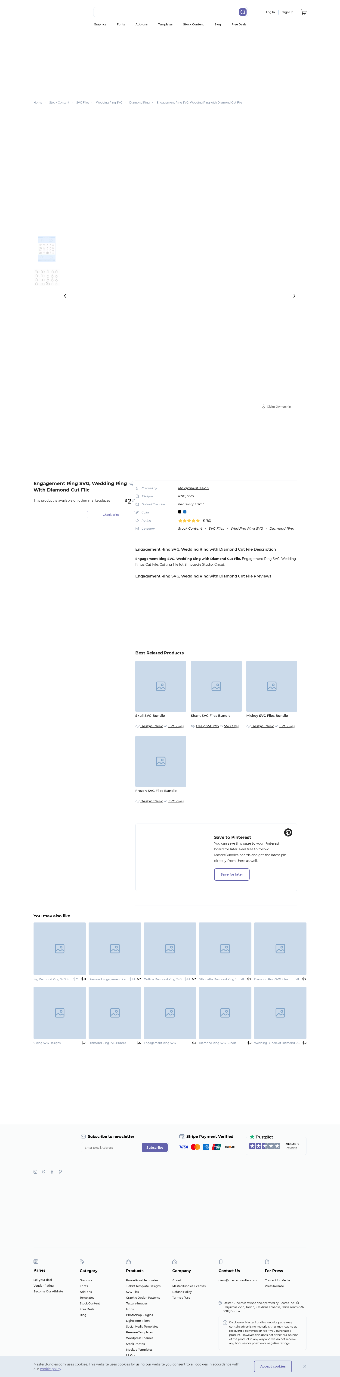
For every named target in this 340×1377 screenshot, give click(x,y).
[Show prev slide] (65, 296)
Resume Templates (139, 1332)
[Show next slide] (294, 296)
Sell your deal (43, 1280)
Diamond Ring (281, 528)
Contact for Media (277, 1280)
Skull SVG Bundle (150, 716)
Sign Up (287, 12)
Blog (217, 24)
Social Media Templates (142, 1326)
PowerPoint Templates (142, 1280)
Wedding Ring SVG (247, 528)
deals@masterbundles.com (238, 1280)
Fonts (121, 24)
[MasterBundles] (49, 12)
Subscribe (154, 1147)
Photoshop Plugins (139, 1315)
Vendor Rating (44, 1285)
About (176, 1280)
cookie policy (50, 1369)
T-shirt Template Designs (143, 1286)
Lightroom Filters (138, 1320)
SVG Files (216, 528)
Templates (165, 24)
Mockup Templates (139, 1349)
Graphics (100, 24)
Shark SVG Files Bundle (211, 716)
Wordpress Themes (139, 1338)
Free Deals (239, 24)
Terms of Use (181, 1297)
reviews (292, 1148)
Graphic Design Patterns (143, 1297)
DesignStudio (151, 726)
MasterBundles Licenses (189, 1286)
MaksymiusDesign (193, 488)
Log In (270, 12)
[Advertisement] (170, 63)
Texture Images (137, 1303)
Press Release (274, 1286)
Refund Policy (182, 1292)
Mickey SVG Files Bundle (267, 716)
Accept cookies (273, 1366)
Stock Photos (135, 1344)
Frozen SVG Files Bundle (156, 791)
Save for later (232, 874)
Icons (130, 1309)
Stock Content (193, 24)
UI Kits (130, 1355)
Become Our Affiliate (48, 1291)
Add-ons (142, 24)
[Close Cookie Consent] (304, 1366)
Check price (111, 514)
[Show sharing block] (131, 484)
